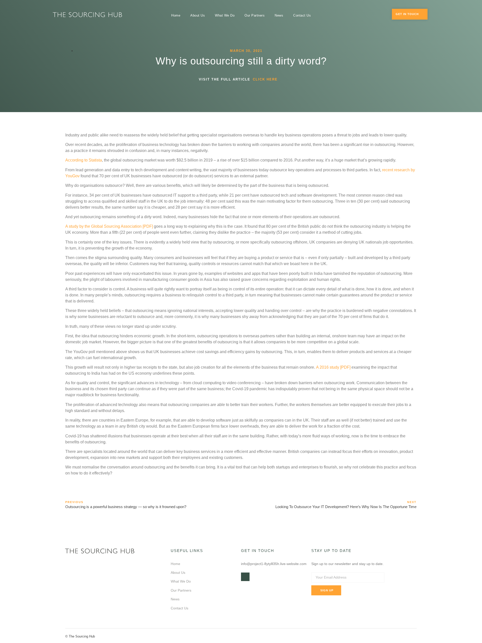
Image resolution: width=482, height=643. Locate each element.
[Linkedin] (245, 577)
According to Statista (83, 160)
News (279, 15)
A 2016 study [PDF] (333, 367)
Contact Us (302, 15)
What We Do (224, 15)
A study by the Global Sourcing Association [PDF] (109, 226)
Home (175, 15)
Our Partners (255, 15)
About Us (197, 15)
